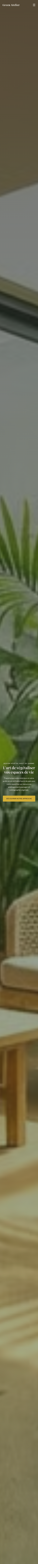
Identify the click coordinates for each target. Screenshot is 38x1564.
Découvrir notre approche (19, 798)
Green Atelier (11, 5)
